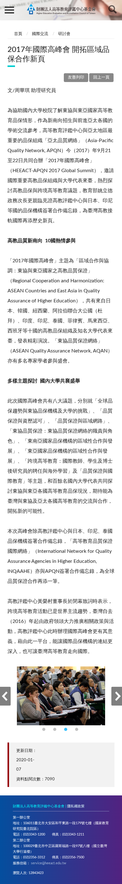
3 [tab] (66, 730)
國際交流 (40, 34)
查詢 (112, 9)
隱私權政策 (75, 806)
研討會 (64, 34)
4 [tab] (77, 730)
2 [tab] (55, 730)
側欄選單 (9, 9)
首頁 (18, 34)
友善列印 (76, 77)
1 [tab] (44, 730)
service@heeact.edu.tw (48, 863)
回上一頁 (101, 77)
